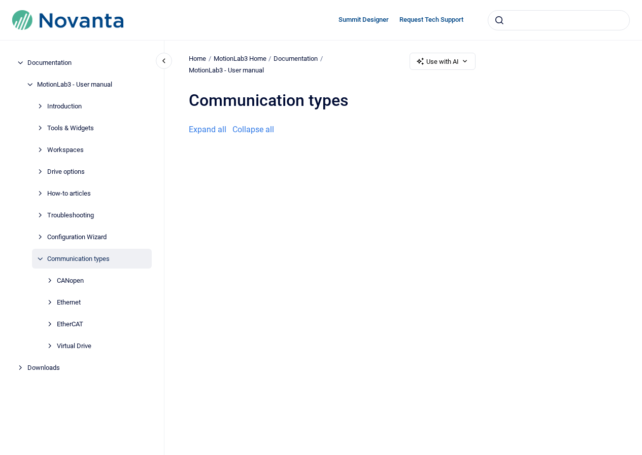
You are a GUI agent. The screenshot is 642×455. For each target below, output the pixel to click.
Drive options (66, 171)
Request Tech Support (431, 19)
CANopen (70, 280)
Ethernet (69, 302)
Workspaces (65, 150)
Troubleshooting (70, 215)
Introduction (64, 106)
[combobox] (558, 20)
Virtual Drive (74, 346)
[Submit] (499, 20)
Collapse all (253, 129)
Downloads (43, 367)
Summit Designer (364, 19)
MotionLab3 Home (240, 58)
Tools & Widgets (70, 128)
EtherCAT (70, 324)
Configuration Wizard (77, 237)
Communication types (78, 258)
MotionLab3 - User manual (74, 84)
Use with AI (442, 61)
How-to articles (69, 193)
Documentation (49, 62)
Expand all (207, 129)
